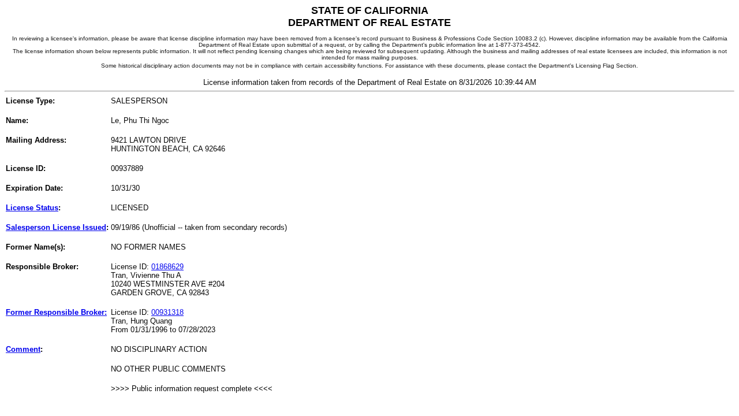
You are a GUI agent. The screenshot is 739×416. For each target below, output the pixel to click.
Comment (23, 349)
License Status (32, 207)
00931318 (167, 312)
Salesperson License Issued (56, 227)
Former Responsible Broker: (56, 312)
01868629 (167, 266)
